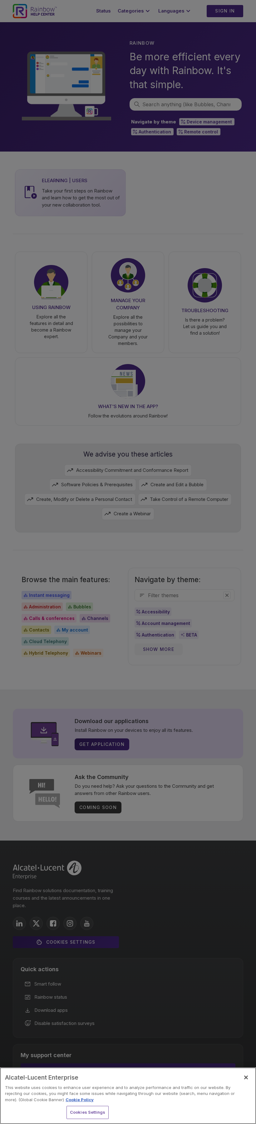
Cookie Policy (80, 1099)
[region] (128, 1095)
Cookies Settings (87, 1112)
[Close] (246, 1077)
